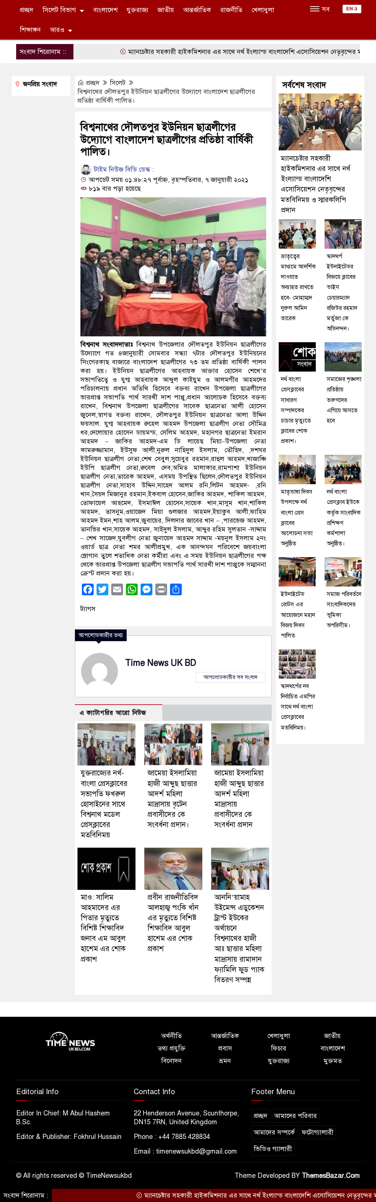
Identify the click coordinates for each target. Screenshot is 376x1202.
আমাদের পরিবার (295, 1116)
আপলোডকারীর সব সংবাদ (230, 677)
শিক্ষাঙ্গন (30, 30)
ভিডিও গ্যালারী (273, 1149)
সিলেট (118, 83)
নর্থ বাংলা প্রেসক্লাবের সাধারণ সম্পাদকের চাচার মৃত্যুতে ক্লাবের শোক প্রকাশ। (296, 410)
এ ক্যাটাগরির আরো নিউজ (113, 713)
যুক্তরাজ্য (137, 10)
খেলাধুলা (263, 10)
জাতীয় (166, 10)
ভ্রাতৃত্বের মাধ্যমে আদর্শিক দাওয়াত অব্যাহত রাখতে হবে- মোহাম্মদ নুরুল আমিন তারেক (298, 287)
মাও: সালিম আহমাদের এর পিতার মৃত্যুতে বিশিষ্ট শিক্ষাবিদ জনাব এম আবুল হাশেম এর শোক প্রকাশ (103, 928)
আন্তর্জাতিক (197, 10)
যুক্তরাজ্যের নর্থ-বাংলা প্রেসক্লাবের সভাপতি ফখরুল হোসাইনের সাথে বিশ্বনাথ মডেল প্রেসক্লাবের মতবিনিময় (104, 804)
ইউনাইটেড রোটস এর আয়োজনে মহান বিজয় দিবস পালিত (298, 615)
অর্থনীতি (171, 1036)
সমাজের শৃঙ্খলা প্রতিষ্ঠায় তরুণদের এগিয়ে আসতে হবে (344, 400)
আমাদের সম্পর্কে (274, 1132)
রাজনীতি (231, 10)
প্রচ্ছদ (26, 10)
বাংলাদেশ (105, 10)
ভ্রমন (225, 1061)
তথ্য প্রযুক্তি (171, 1048)
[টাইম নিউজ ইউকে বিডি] (70, 1041)
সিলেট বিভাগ (59, 10)
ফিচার (278, 1048)
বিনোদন (171, 1061)
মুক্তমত (332, 1061)
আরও (57, 30)
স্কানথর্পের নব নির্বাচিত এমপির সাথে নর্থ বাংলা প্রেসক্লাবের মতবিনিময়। (298, 707)
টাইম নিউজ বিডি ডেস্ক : (123, 169)
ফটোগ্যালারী (317, 1132)
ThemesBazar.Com (331, 1176)
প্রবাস (225, 1048)
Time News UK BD (160, 663)
